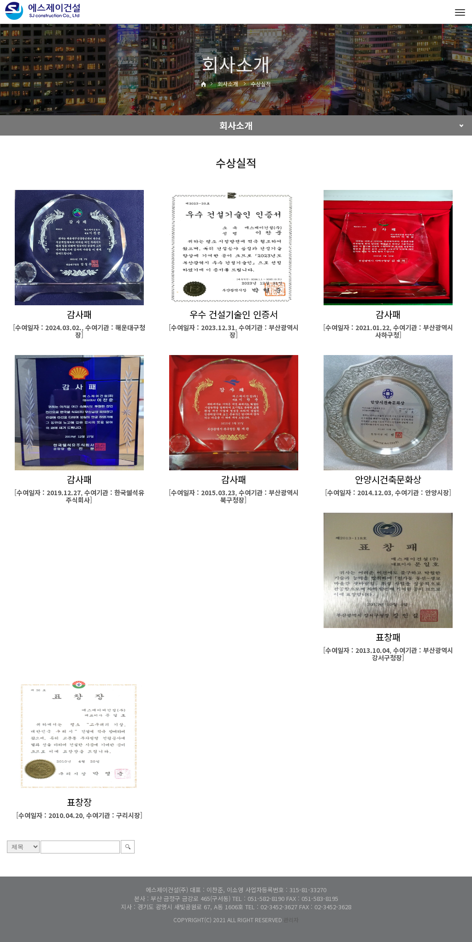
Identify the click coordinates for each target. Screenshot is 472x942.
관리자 (291, 920)
